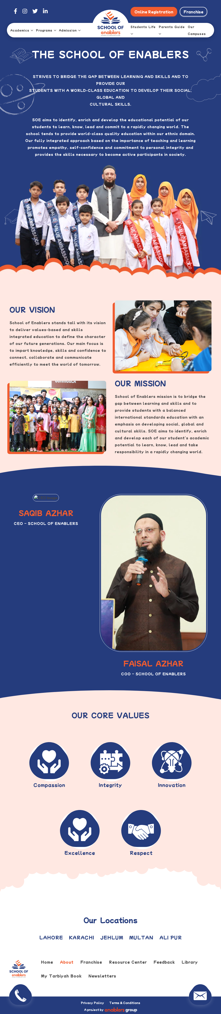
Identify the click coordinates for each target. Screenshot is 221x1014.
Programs (44, 30)
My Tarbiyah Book (61, 975)
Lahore (51, 937)
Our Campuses (197, 30)
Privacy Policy (92, 1002)
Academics (19, 30)
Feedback (164, 962)
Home (47, 962)
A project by (94, 1009)
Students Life (143, 27)
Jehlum (111, 937)
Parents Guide (172, 27)
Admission (68, 30)
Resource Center (128, 962)
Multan (141, 937)
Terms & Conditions (124, 1002)
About (67, 962)
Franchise (193, 11)
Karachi (81, 937)
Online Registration (153, 11)
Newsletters (102, 975)
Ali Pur (170, 937)
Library (190, 962)
